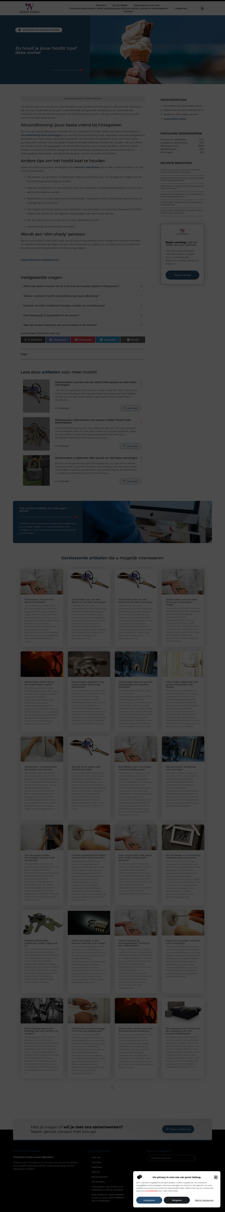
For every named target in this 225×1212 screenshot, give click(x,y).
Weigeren (177, 1200)
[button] (215, 1177)
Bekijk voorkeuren (204, 1200)
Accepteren (149, 1200)
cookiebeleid (151, 1191)
